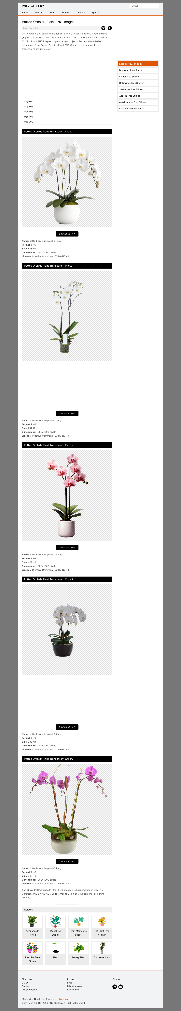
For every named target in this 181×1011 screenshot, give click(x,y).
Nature (31, 28)
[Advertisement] (67, 75)
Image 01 (28, 101)
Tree (36, 28)
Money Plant (78, 957)
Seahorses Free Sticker (131, 89)
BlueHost (64, 999)
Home (25, 28)
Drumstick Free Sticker (131, 70)
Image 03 (28, 111)
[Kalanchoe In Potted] (32, 917)
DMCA (25, 982)
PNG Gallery (33, 6)
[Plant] (55, 943)
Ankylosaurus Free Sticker (132, 102)
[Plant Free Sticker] (55, 917)
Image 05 (28, 122)
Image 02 (28, 106)
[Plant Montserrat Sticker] (79, 917)
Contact (26, 986)
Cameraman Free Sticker (132, 108)
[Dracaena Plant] (102, 943)
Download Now (67, 234)
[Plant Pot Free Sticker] (32, 943)
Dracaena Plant (102, 957)
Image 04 (28, 116)
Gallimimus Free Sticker (131, 83)
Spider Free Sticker (129, 76)
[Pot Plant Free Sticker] (102, 917)
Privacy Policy (29, 989)
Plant (55, 957)
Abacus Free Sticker (129, 95)
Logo (69, 982)
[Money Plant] (79, 943)
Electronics (73, 989)
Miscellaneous (74, 986)
